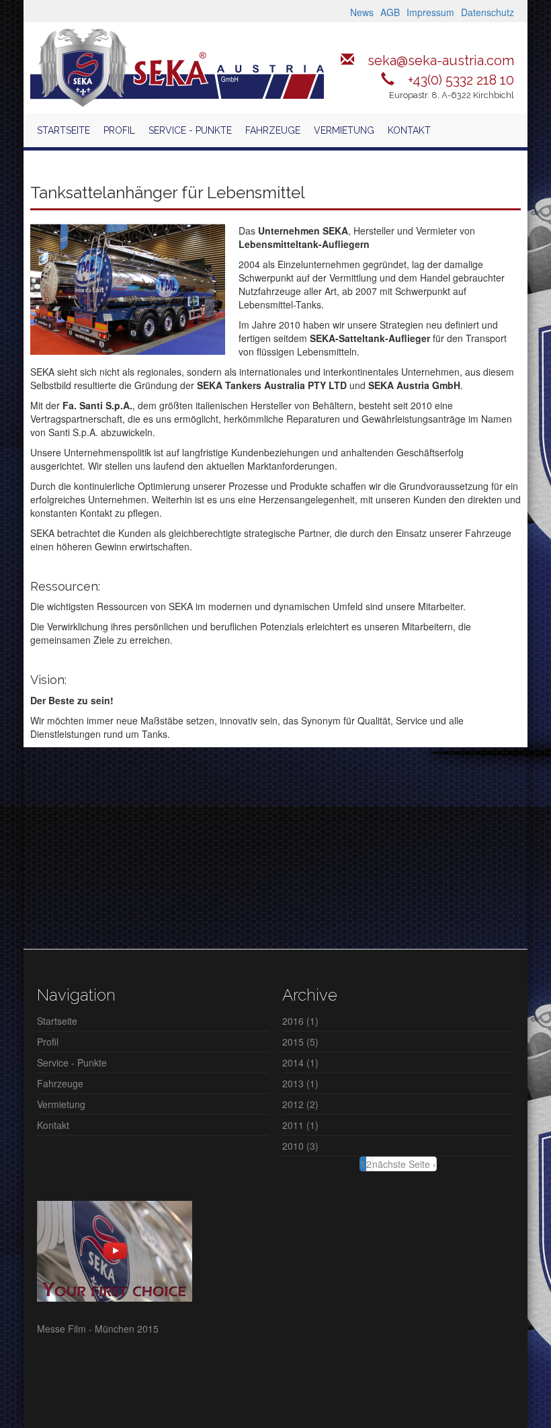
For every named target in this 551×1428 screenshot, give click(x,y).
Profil (119, 130)
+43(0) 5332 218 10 (461, 80)
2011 (293, 1125)
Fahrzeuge (272, 130)
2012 (293, 1104)
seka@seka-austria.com (441, 60)
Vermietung (344, 130)
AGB (390, 12)
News (362, 12)
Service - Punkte (190, 130)
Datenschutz (487, 12)
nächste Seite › (404, 1164)
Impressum (430, 12)
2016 (293, 1020)
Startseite (63, 130)
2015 (293, 1041)
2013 (293, 1083)
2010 (293, 1145)
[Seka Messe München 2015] (114, 1250)
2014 (293, 1062)
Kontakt (409, 130)
